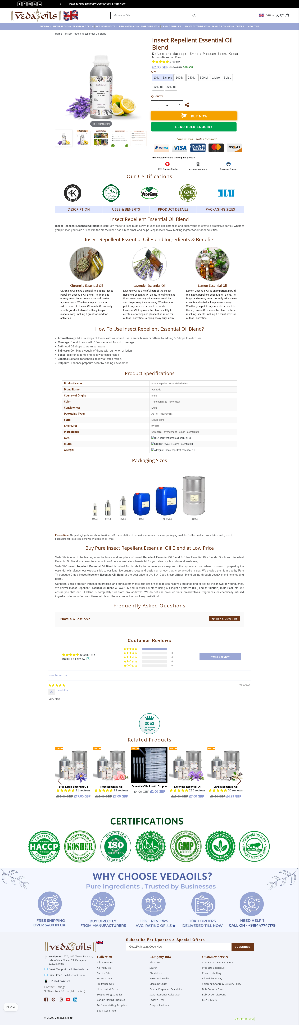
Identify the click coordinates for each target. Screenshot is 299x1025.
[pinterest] (24, 4)
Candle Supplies (172, 26)
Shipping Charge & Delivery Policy (221, 983)
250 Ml (192, 77)
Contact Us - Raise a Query (217, 962)
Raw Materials (129, 26)
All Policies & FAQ (212, 978)
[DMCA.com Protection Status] (244, 1019)
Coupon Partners (159, 1005)
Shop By (46, 26)
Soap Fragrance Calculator (165, 994)
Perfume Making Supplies (112, 1005)
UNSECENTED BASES (198, 26)
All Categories (105, 962)
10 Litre (158, 86)
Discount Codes (158, 983)
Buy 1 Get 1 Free (106, 1010)
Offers (241, 26)
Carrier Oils (103, 973)
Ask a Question (226, 618)
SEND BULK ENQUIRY (193, 127)
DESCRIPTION (79, 209)
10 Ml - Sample (162, 77)
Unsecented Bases (107, 989)
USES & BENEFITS (126, 209)
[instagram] (29, 4)
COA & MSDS (209, 1000)
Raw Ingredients (107, 26)
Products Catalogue (213, 967)
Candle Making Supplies (111, 1000)
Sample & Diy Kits (223, 26)
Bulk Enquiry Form (212, 989)
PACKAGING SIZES (220, 209)
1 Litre (216, 77)
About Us (255, 26)
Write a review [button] (220, 656)
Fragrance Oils (83, 26)
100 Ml (180, 77)
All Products (104, 967)
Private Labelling (211, 973)
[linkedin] (39, 4)
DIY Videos (156, 973)
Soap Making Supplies (110, 994)
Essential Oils (104, 978)
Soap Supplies (150, 26)
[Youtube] (34, 4)
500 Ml (204, 77)
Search (153, 967)
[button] (160, 61)
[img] (56, 685)
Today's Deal (157, 1000)
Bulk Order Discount (214, 994)
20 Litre (171, 86)
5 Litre (227, 77)
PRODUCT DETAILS (173, 209)
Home (58, 33)
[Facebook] (19, 4)
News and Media (159, 978)
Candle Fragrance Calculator (166, 989)
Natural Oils (62, 26)
